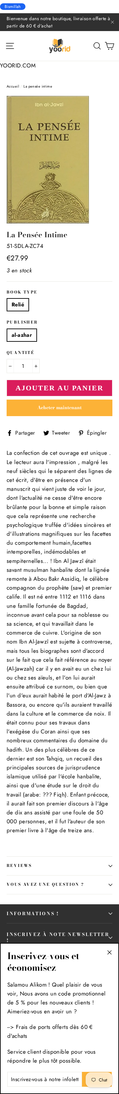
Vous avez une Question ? (45, 884)
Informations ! (33, 913)
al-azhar (22, 335)
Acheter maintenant (59, 407)
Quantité (20, 353)
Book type (22, 292)
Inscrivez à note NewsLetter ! (58, 937)
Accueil (13, 86)
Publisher (22, 322)
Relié (18, 304)
